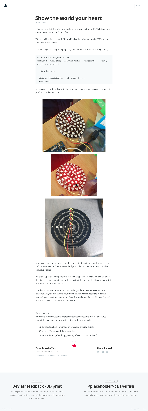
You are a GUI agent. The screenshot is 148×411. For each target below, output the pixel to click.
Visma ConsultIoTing (46, 348)
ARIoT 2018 (5, 409)
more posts (43, 352)
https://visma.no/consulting (59, 355)
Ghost (144, 409)
